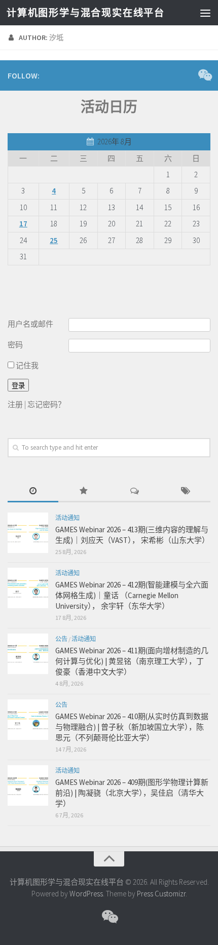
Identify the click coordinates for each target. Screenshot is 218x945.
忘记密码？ (46, 404)
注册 (15, 404)
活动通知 (67, 518)
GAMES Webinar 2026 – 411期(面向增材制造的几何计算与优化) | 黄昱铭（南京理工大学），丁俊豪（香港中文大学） (131, 661)
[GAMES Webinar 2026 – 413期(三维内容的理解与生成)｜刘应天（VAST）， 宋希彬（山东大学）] (28, 533)
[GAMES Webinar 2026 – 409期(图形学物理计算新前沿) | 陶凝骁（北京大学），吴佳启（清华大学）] (28, 785)
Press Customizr (161, 893)
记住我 (26, 365)
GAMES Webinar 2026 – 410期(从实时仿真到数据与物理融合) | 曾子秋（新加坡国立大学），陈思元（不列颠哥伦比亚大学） (131, 727)
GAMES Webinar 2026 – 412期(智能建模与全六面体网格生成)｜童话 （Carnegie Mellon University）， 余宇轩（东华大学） (131, 595)
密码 (15, 344)
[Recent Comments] (134, 491)
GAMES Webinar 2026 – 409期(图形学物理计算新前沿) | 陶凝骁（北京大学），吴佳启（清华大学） (131, 792)
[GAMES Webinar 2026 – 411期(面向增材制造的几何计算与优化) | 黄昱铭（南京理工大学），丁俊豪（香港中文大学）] (28, 654)
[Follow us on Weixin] (204, 75)
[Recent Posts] (33, 491)
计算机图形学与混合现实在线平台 (85, 13)
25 (54, 240)
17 (23, 223)
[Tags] (185, 491)
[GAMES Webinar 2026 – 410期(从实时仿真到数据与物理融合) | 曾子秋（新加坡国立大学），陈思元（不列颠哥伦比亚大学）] (28, 719)
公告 (61, 639)
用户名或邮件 (30, 324)
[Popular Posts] (83, 491)
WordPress (86, 893)
